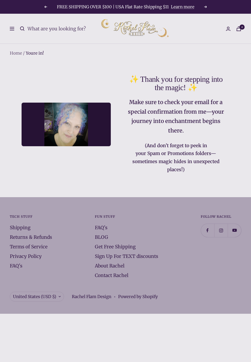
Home (16, 53)
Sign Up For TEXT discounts (126, 256)
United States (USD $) (34, 296)
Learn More (179, 9)
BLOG (101, 237)
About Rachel (110, 266)
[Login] (228, 29)
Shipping (20, 227)
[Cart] (238, 28)
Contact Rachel (111, 275)
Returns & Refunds (31, 237)
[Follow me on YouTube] (234, 230)
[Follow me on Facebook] (207, 230)
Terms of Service (29, 247)
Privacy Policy (26, 256)
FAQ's (16, 266)
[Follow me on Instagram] (221, 230)
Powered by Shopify (138, 296)
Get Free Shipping (115, 247)
